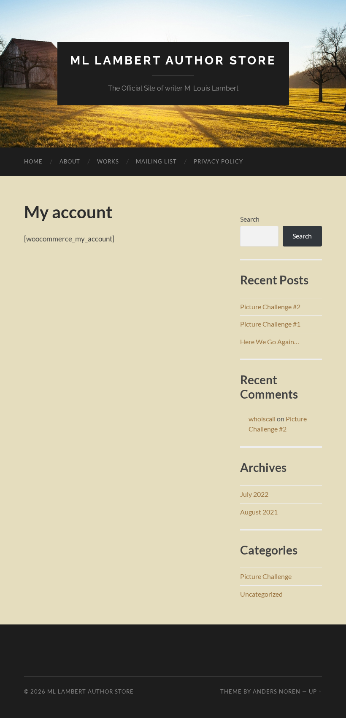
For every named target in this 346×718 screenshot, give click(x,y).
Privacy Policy (218, 161)
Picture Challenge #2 (270, 307)
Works (108, 161)
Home (33, 161)
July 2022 (254, 494)
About (69, 161)
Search (250, 219)
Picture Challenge (266, 576)
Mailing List (156, 161)
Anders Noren (276, 691)
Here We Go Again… (269, 342)
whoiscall (262, 419)
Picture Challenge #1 (270, 324)
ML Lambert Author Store (173, 60)
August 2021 (259, 512)
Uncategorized (261, 594)
